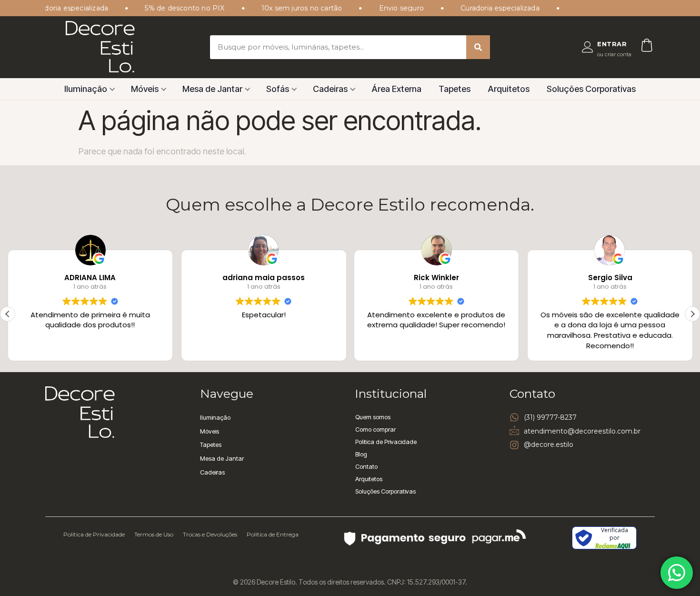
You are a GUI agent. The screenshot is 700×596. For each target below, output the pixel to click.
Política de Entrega (273, 534)
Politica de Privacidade (386, 441)
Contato (366, 466)
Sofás (277, 89)
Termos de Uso (153, 534)
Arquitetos (509, 89)
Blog (361, 454)
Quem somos (372, 417)
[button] (692, 314)
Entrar (612, 44)
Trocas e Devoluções (210, 534)
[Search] (478, 47)
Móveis (145, 89)
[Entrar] (587, 47)
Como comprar (375, 429)
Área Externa (396, 89)
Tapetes (454, 89)
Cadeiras (330, 89)
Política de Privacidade (94, 534)
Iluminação (85, 89)
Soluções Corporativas (591, 89)
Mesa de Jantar (212, 89)
